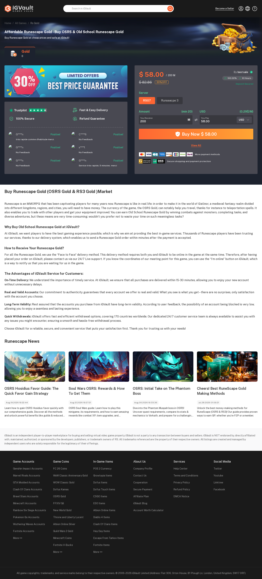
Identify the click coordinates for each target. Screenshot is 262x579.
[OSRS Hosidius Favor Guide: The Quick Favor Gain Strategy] (34, 366)
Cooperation (140, 482)
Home (7, 23)
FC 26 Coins (60, 468)
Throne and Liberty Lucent (68, 517)
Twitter (218, 468)
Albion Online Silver (64, 524)
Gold (26, 51)
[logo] (18, 8)
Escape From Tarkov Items (108, 538)
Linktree (218, 482)
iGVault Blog (140, 503)
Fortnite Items (101, 545)
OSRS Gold (59, 496)
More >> (17, 538)
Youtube (218, 475)
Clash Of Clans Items (105, 524)
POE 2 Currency (102, 468)
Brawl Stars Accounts (25, 496)
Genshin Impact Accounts (28, 468)
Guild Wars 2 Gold (63, 531)
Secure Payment (142, 489)
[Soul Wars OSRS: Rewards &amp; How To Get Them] (99, 366)
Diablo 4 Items (101, 517)
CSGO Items (100, 496)
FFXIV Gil (58, 503)
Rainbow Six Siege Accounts (29, 510)
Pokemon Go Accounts (26, 517)
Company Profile (142, 468)
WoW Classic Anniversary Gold (70, 475)
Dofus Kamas (61, 489)
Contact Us (140, 475)
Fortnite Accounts (23, 531)
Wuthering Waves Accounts (29, 524)
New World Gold (62, 510)
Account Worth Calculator (148, 510)
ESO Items (99, 503)
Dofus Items (100, 482)
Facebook (219, 489)
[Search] (170, 8)
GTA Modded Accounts (26, 482)
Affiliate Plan (141, 496)
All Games (21, 23)
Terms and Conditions (185, 475)
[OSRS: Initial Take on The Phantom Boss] (163, 366)
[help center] (254, 8)
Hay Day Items (101, 531)
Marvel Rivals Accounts (26, 475)
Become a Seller (224, 8)
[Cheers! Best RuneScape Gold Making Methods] (227, 366)
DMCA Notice (181, 496)
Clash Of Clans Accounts (27, 489)
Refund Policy (181, 489)
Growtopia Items (102, 475)
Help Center (180, 468)
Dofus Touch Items (104, 489)
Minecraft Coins (62, 538)
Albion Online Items (104, 510)
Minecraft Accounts (24, 503)
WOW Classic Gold (63, 482)
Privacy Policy (181, 482)
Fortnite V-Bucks (63, 545)
